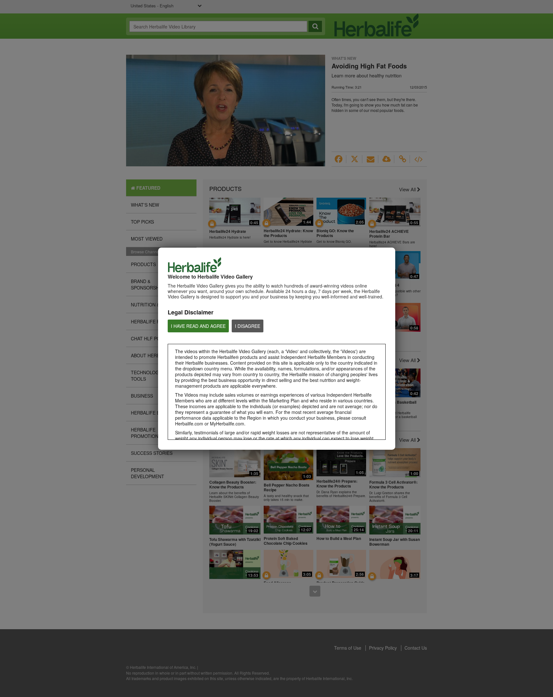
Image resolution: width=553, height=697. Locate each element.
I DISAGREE (247, 326)
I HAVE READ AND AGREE (198, 326)
